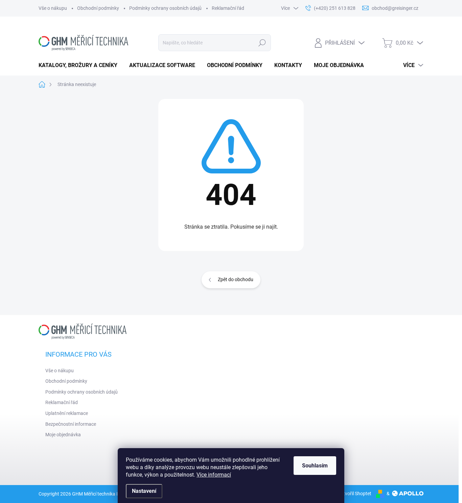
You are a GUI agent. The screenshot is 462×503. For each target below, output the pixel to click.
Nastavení (144, 491)
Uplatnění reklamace (66, 413)
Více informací (214, 474)
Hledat (262, 42)
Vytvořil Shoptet (354, 493)
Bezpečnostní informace (70, 424)
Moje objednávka (63, 434)
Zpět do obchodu (235, 279)
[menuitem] (80, 65)
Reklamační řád (228, 8)
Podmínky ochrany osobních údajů (165, 8)
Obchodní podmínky (98, 8)
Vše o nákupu (53, 8)
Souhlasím (315, 465)
